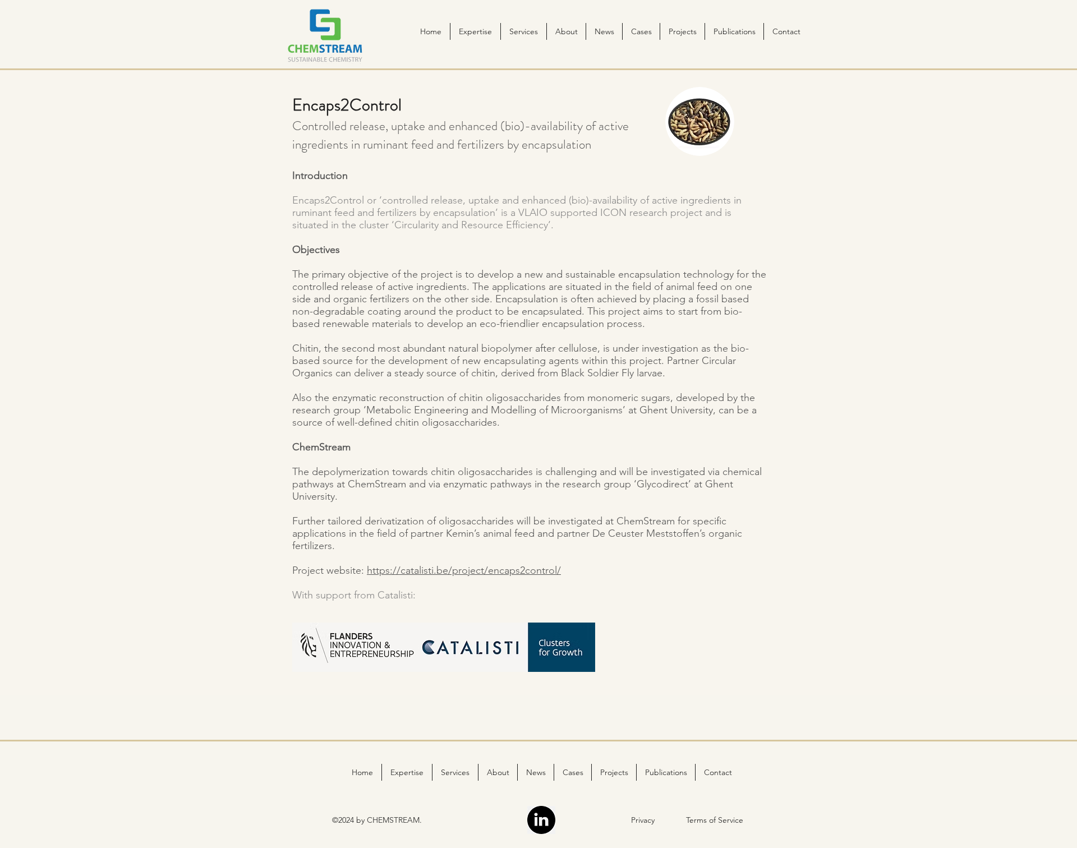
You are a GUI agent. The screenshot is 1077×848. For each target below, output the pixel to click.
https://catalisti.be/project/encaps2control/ (464, 570)
